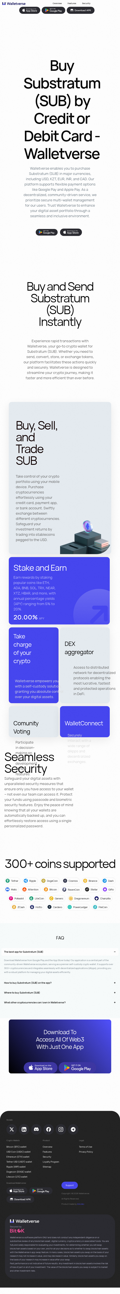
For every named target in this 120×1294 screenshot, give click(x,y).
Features (72, 3)
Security (86, 3)
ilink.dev (80, 1204)
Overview (57, 3)
